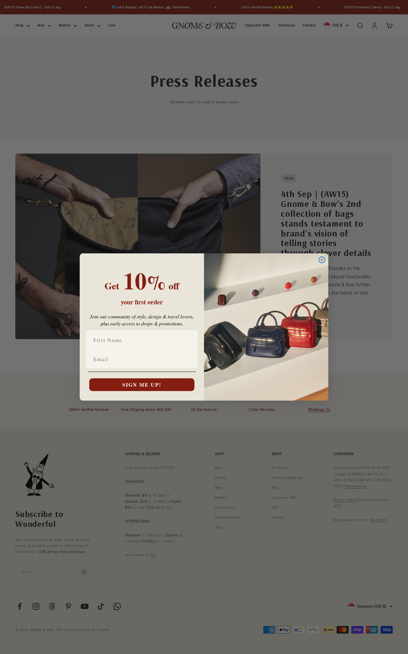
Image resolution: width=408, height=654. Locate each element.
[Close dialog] (322, 260)
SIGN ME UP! (141, 384)
